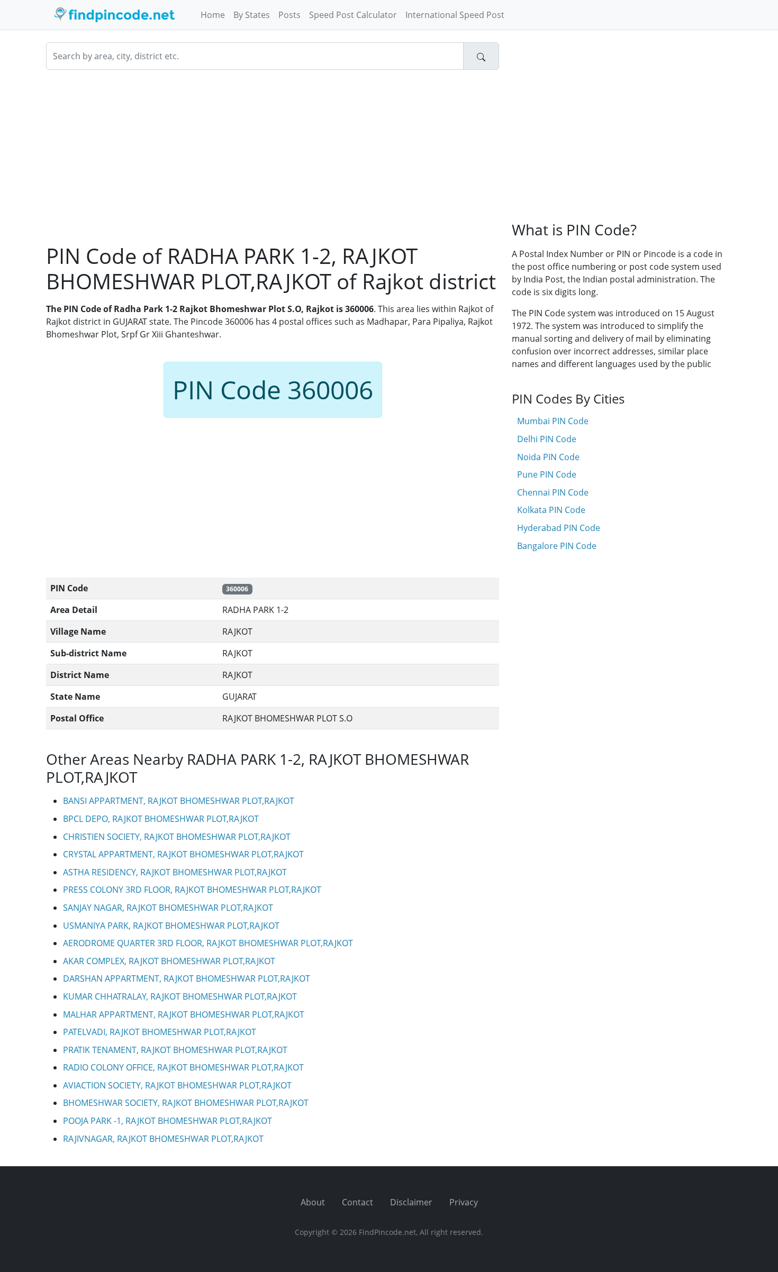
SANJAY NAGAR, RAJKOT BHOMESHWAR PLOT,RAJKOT (168, 907)
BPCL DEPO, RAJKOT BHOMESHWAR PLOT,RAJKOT (161, 819)
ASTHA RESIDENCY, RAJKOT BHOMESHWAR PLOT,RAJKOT (175, 872)
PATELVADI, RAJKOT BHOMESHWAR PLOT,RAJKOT (159, 1032)
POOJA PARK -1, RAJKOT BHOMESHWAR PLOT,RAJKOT (167, 1121)
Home (213, 15)
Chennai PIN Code (553, 492)
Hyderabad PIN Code (558, 528)
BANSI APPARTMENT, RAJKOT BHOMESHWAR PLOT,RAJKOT (178, 801)
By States (251, 15)
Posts (289, 15)
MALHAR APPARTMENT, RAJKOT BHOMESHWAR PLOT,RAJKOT (183, 1014)
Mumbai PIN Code (553, 421)
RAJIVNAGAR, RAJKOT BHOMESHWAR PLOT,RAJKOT (163, 1139)
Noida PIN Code (548, 457)
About (313, 1202)
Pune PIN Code (546, 474)
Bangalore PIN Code (556, 546)
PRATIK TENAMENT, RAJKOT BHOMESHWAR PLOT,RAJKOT (175, 1050)
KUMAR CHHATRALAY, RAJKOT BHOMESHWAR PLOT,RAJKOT (180, 996)
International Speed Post (454, 15)
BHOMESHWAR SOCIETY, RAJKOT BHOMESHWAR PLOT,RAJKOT (186, 1103)
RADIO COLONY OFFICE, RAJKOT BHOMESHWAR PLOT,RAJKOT (183, 1067)
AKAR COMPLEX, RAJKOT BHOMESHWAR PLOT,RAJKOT (169, 961)
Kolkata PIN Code (551, 510)
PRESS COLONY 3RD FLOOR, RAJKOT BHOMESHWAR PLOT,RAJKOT (192, 889)
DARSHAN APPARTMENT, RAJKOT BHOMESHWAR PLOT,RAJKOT (186, 978)
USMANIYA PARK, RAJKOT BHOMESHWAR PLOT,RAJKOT (171, 925)
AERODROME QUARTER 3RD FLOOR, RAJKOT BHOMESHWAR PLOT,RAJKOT (208, 943)
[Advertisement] (272, 157)
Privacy (463, 1202)
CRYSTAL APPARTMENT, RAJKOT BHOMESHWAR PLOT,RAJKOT (183, 854)
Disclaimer (411, 1202)
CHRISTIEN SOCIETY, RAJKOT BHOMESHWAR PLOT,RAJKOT (177, 837)
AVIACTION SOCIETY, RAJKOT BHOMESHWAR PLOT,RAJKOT (177, 1085)
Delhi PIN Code (546, 439)
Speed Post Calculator (353, 15)
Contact (357, 1202)
